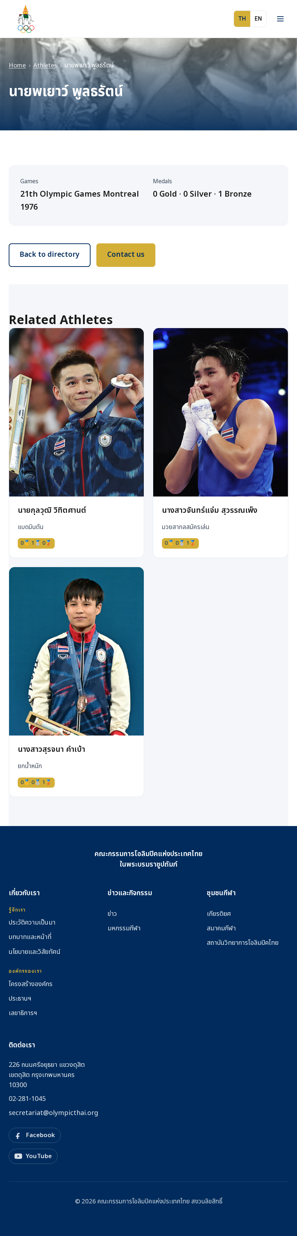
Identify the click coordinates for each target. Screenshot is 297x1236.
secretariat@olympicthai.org (53, 1113)
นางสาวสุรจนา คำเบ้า (51, 749)
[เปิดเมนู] (280, 19)
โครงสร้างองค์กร (31, 984)
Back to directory (50, 255)
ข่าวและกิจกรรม (130, 893)
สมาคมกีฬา (221, 928)
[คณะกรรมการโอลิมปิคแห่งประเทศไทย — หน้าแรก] (25, 19)
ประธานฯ (20, 999)
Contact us (126, 255)
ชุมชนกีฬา (221, 893)
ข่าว (112, 914)
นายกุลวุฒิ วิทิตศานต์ (52, 510)
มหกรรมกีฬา (124, 928)
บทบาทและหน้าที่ (30, 937)
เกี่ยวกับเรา (24, 893)
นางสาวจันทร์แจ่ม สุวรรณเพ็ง (210, 510)
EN (258, 18)
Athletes (45, 65)
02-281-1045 (27, 1099)
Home (17, 65)
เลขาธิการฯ (23, 1013)
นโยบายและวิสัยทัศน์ (34, 952)
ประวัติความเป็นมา (32, 922)
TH (242, 18)
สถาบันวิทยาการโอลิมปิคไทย (243, 943)
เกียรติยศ (219, 914)
